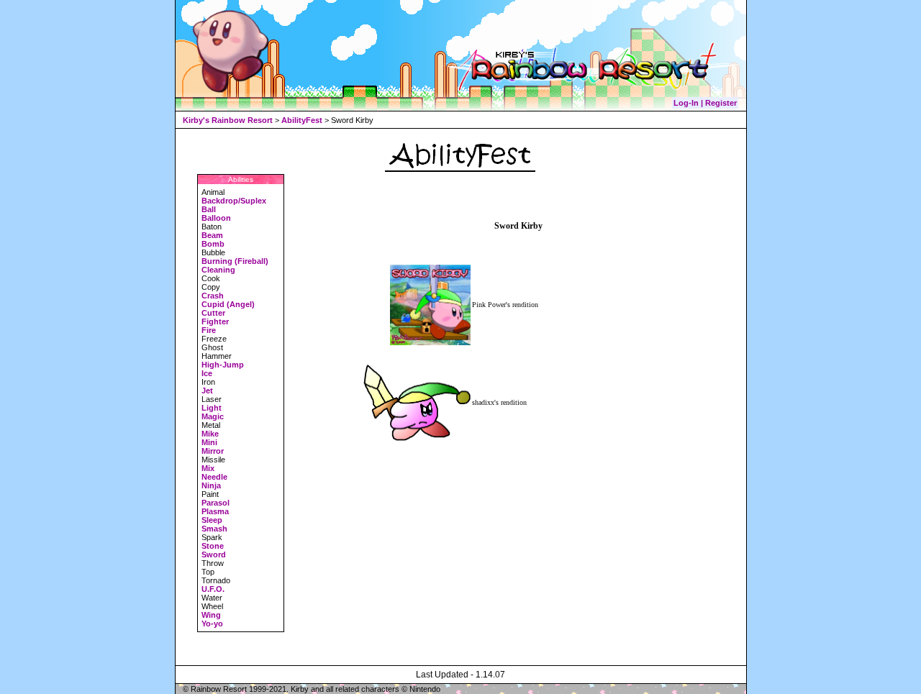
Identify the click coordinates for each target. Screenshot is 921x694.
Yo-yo (212, 623)
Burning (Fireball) (234, 261)
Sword (213, 554)
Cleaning (218, 269)
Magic (212, 416)
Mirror (212, 451)
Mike (210, 433)
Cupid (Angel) (228, 304)
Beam (212, 235)
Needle (214, 476)
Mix (207, 468)
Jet (207, 390)
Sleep (211, 520)
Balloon (216, 218)
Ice (206, 373)
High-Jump (222, 364)
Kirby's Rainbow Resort (228, 120)
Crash (212, 295)
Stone (212, 546)
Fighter (215, 321)
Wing (211, 615)
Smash (214, 528)
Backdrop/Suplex (233, 200)
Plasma (215, 511)
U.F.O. (212, 589)
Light (211, 407)
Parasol (215, 502)
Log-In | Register (705, 103)
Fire (208, 330)
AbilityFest (301, 120)
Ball (208, 209)
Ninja (211, 485)
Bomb (212, 243)
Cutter (213, 313)
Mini (209, 442)
